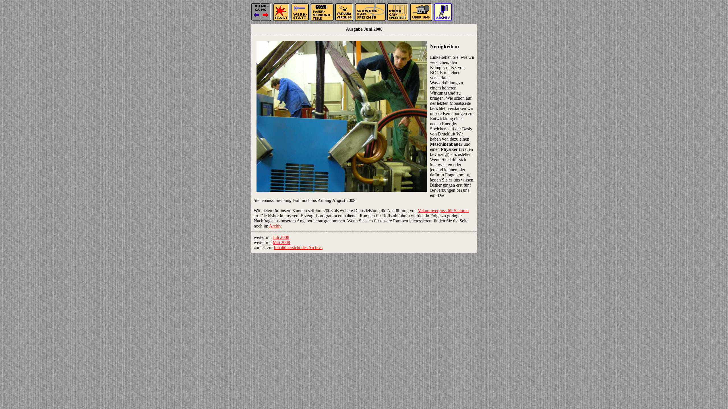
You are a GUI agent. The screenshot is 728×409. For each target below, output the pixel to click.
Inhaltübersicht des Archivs (298, 247)
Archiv (275, 226)
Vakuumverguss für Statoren (443, 210)
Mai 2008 (281, 242)
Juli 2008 (281, 237)
